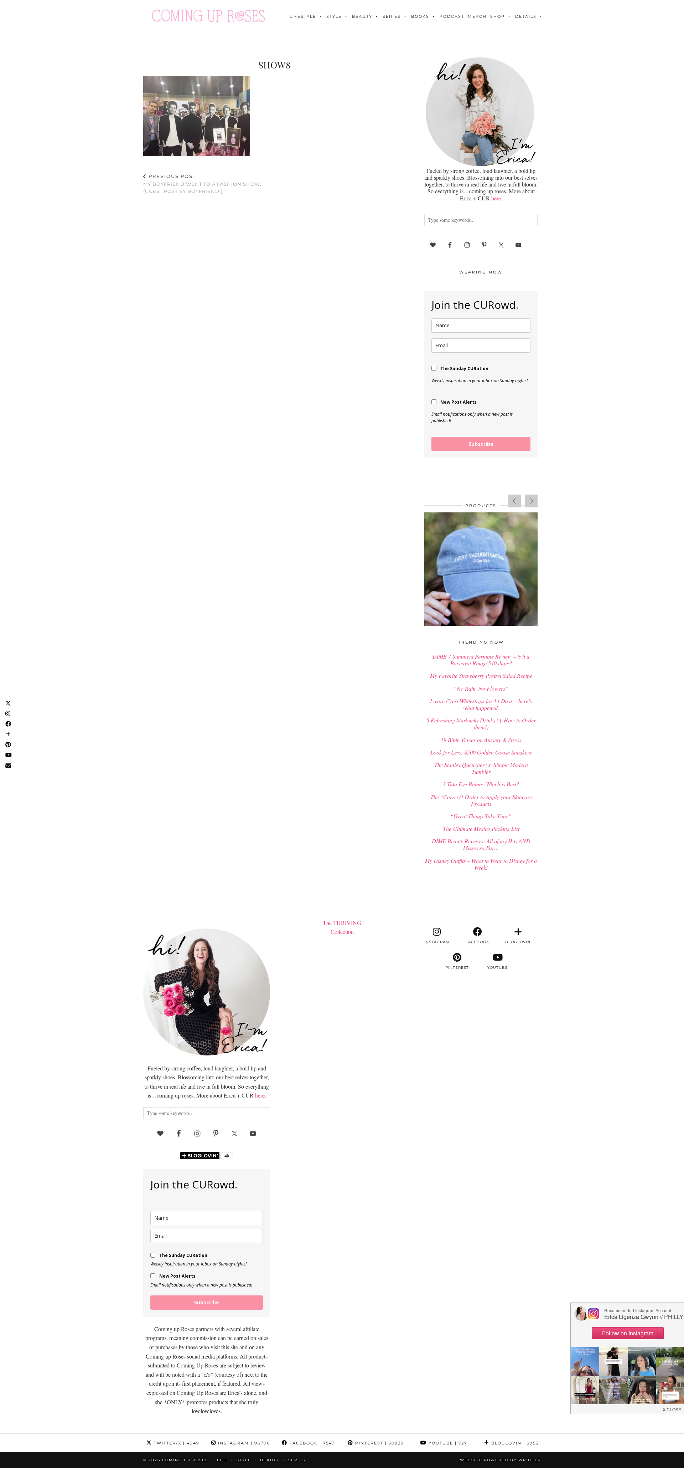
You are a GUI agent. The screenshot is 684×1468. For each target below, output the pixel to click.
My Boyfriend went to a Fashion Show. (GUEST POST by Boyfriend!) (202, 183)
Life (222, 1460)
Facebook (311, 1443)
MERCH (477, 16)
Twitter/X (176, 1443)
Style (334, 16)
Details (526, 16)
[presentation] (514, 501)
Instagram (243, 1443)
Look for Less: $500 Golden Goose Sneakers (481, 752)
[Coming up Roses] (208, 15)
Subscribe (480, 443)
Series (392, 16)
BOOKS (420, 16)
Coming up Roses (185, 1460)
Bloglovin (514, 1443)
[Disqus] (274, 293)
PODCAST (452, 16)
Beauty (362, 16)
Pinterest (378, 1443)
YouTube (447, 1443)
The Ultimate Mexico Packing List (481, 828)
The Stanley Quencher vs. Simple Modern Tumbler (481, 768)
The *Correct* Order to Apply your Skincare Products (481, 800)
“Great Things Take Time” (481, 816)
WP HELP (529, 1460)
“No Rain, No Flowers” (481, 688)
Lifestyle (303, 16)
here (496, 198)
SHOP (497, 16)
